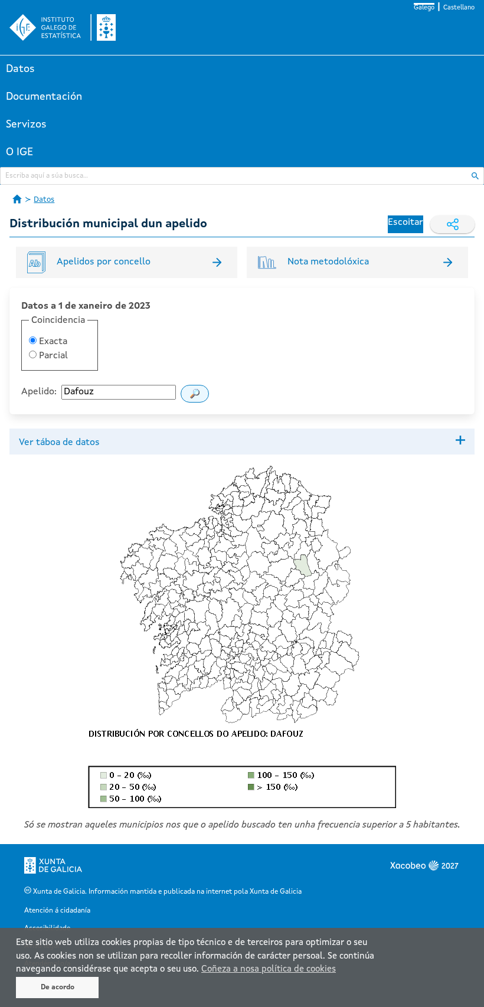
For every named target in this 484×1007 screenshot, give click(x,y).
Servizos (26, 124)
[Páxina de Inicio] (17, 199)
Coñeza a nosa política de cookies (268, 969)
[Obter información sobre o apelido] (195, 394)
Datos (20, 69)
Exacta (52, 341)
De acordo (57, 987)
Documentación (44, 96)
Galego (424, 8)
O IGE (19, 152)
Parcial (52, 356)
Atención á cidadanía (57, 910)
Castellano (459, 8)
